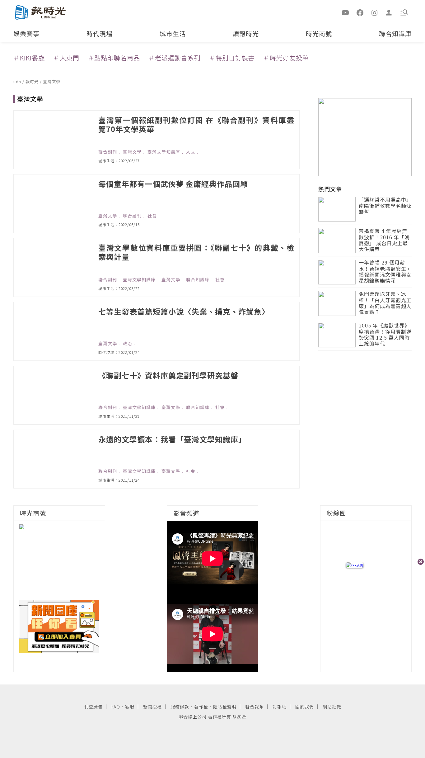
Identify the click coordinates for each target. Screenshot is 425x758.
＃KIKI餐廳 (29, 57)
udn (17, 81)
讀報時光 (246, 33)
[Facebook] (360, 12)
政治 (127, 343)
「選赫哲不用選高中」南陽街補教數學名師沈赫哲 (385, 206)
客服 (129, 706)
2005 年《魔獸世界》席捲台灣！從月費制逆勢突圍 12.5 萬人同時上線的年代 (385, 335)
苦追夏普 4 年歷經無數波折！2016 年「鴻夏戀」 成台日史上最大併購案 (384, 240)
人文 (190, 152)
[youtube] (345, 12)
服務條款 (179, 706)
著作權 (201, 706)
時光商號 (319, 33)
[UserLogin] (389, 12)
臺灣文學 (51, 81)
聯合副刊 (107, 152)
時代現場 (99, 33)
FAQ (115, 706)
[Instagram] (374, 12)
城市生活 (173, 33)
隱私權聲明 (224, 706)
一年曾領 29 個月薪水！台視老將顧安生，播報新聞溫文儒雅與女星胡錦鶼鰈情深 (385, 272)
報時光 (33, 81)
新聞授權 (152, 706)
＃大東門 (66, 57)
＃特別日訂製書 (232, 57)
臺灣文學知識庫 (163, 152)
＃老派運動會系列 (174, 57)
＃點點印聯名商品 (114, 57)
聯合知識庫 (395, 33)
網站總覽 (332, 706)
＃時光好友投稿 (286, 57)
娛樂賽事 (26, 33)
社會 (152, 215)
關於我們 (304, 706)
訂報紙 (280, 706)
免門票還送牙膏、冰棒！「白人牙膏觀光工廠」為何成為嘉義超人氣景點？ (385, 303)
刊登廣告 (93, 706)
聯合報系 (254, 706)
